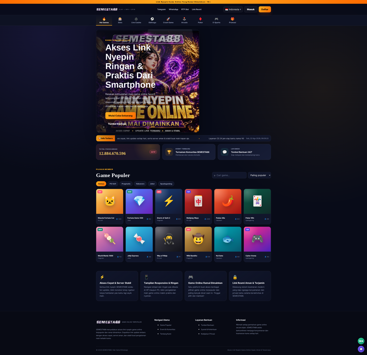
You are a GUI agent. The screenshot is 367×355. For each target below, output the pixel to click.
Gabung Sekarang (119, 129)
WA (361, 341)
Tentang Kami (165, 334)
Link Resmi (196, 9)
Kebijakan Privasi (208, 334)
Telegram (161, 9)
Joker (152, 184)
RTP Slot (185, 9)
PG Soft (113, 184)
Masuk (251, 9)
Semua (101, 184)
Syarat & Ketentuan (209, 329)
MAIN (110, 211)
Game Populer (165, 325)
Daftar (264, 9)
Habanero (140, 184)
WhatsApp (173, 9)
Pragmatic (126, 184)
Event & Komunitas (167, 329)
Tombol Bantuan (207, 325)
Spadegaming (166, 184)
